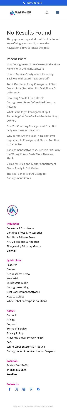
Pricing (11, 319)
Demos (11, 269)
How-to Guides (15, 296)
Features (12, 265)
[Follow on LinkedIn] (38, 389)
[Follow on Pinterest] (31, 389)
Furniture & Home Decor (21, 237)
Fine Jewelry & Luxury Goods (24, 246)
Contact (11, 315)
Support (11, 324)
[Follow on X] (17, 389)
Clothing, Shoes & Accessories (25, 232)
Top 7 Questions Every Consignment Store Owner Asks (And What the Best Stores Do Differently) (32, 88)
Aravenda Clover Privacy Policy (25, 337)
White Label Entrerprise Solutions (27, 301)
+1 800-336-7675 (16, 370)
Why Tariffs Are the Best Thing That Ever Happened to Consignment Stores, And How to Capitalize (33, 140)
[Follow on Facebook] (10, 389)
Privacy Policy (15, 333)
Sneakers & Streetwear (20, 228)
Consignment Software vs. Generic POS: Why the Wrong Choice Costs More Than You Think (33, 154)
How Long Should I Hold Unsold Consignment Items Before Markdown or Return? (31, 102)
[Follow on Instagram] (24, 389)
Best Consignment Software (23, 292)
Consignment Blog (18, 287)
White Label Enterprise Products (26, 346)
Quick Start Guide (17, 283)
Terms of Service (17, 328)
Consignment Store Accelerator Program (31, 351)
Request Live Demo (18, 274)
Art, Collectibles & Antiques (23, 241)
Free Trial (12, 278)
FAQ (9, 342)
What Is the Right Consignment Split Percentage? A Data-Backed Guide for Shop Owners (32, 116)
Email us (12, 374)
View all (11, 250)
